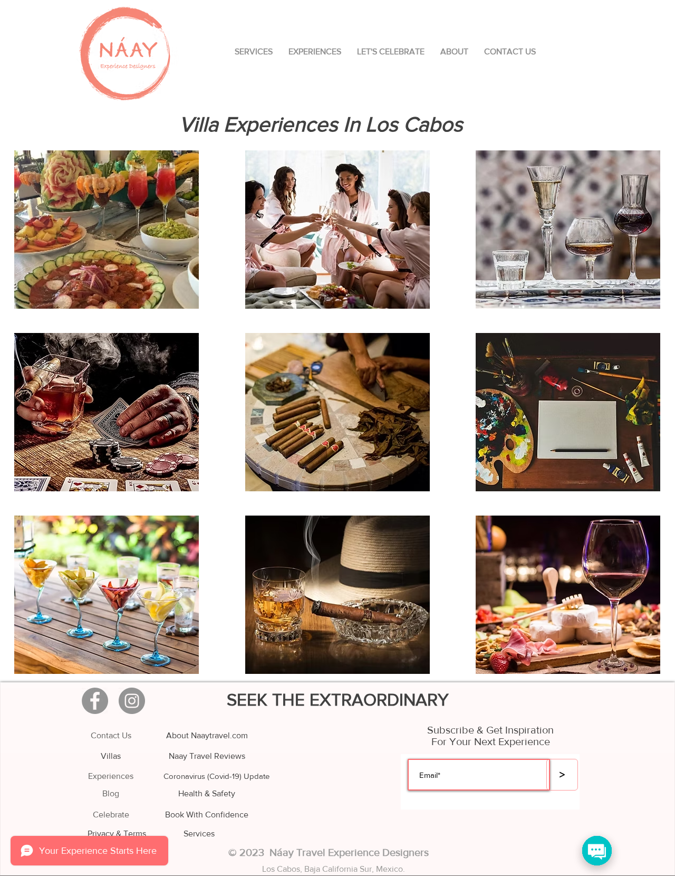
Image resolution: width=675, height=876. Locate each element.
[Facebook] (95, 701)
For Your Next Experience (490, 741)
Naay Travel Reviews (207, 755)
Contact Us (111, 735)
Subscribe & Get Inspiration (490, 730)
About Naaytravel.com (207, 735)
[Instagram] (132, 701)
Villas (111, 755)
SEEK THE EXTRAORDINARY (338, 699)
